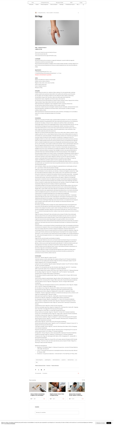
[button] (83, 4)
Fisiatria (37, 4)
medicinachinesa (71, 359)
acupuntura (64, 359)
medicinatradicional (56, 359)
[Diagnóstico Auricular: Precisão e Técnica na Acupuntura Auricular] (57, 387)
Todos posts (31, 4)
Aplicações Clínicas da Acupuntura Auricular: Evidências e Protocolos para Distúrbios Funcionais (76, 394)
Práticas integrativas (44, 4)
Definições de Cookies (100, 423)
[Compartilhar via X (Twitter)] (38, 369)
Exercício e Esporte (53, 4)
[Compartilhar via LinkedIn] (41, 369)
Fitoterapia (61, 4)
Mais (78, 4)
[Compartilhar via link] (44, 369)
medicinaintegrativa (39, 359)
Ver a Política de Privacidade (9, 423)
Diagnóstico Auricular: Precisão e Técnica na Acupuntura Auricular (57, 394)
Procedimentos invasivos (70, 4)
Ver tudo (83, 380)
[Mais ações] (78, 12)
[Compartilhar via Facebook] (35, 369)
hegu (37, 362)
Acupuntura (48, 365)
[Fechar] (112, 423)
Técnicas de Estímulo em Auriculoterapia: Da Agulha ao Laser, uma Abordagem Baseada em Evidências (38, 394)
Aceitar (109, 423)
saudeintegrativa (48, 359)
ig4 (76, 359)
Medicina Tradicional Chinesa (40, 365)
